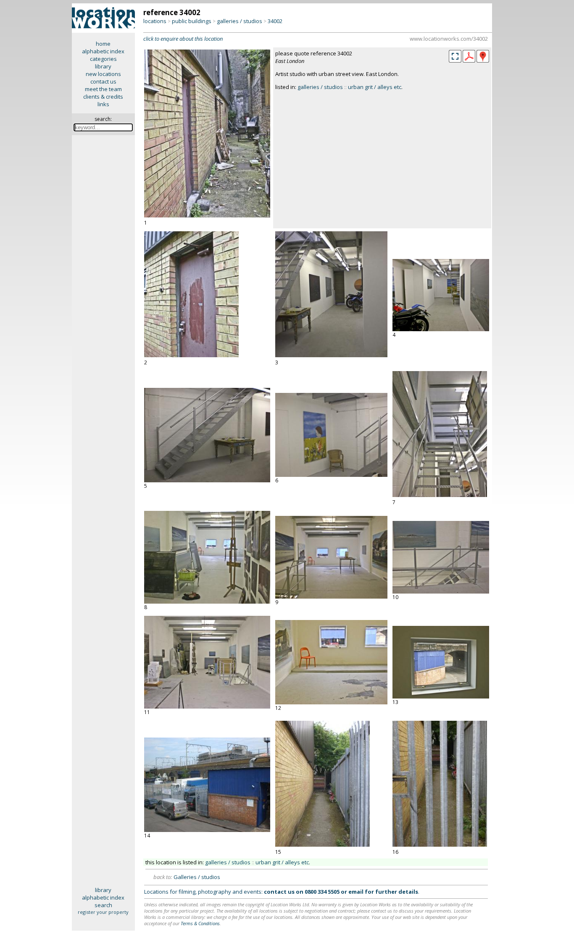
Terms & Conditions (200, 923)
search (103, 905)
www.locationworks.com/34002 (449, 38)
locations (154, 21)
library (103, 66)
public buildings (191, 21)
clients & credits (103, 96)
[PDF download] (469, 60)
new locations (103, 74)
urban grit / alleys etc (374, 87)
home (103, 43)
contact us (103, 81)
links (103, 104)
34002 (275, 21)
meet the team (103, 89)
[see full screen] (455, 56)
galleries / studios (239, 21)
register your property (103, 912)
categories (103, 59)
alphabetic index (103, 51)
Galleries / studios (197, 877)
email (355, 891)
